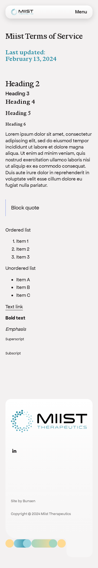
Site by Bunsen (23, 501)
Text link (14, 307)
